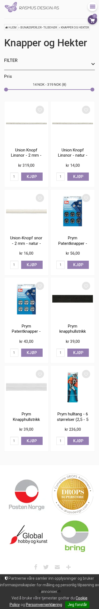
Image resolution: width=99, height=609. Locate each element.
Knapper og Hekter (75, 27)
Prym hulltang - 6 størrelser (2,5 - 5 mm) (72, 419)
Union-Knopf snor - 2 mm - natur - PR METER (26, 243)
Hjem (12, 27)
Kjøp (32, 176)
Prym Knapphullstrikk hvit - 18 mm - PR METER (26, 422)
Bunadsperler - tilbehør (38, 27)
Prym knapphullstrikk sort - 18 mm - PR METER (72, 334)
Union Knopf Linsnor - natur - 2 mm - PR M (72, 155)
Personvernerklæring (44, 604)
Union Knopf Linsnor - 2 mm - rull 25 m (26, 155)
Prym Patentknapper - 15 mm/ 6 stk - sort (72, 246)
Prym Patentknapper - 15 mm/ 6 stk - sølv (26, 334)
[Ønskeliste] (40, 110)
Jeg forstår (77, 604)
